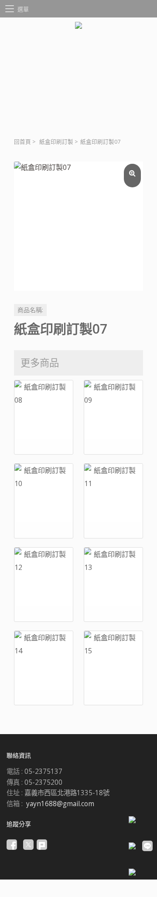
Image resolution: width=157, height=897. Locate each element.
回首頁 (22, 141)
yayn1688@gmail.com (60, 803)
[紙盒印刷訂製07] (78, 226)
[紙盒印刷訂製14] (43, 668)
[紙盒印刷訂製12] (43, 584)
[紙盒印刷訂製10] (43, 500)
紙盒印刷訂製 (56, 141)
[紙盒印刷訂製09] (113, 417)
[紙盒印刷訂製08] (43, 417)
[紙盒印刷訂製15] (113, 668)
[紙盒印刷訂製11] (113, 500)
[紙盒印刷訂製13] (113, 584)
